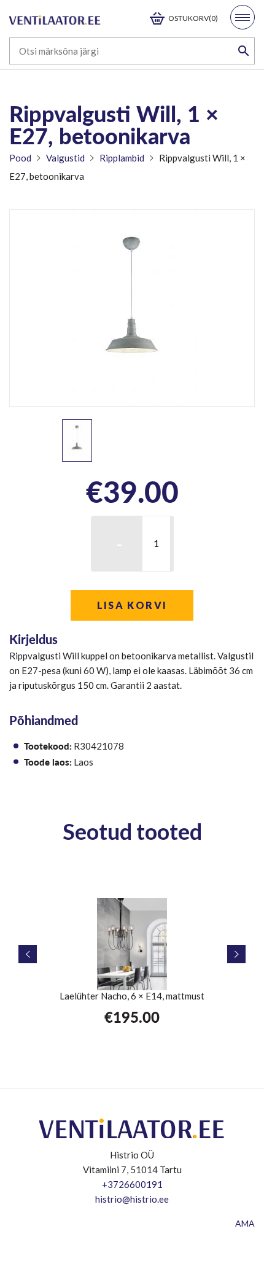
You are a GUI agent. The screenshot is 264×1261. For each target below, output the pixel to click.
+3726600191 (132, 1184)
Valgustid (65, 157)
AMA (245, 1223)
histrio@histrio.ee (132, 1199)
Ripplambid (121, 157)
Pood (20, 157)
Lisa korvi (132, 605)
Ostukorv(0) (193, 18)
